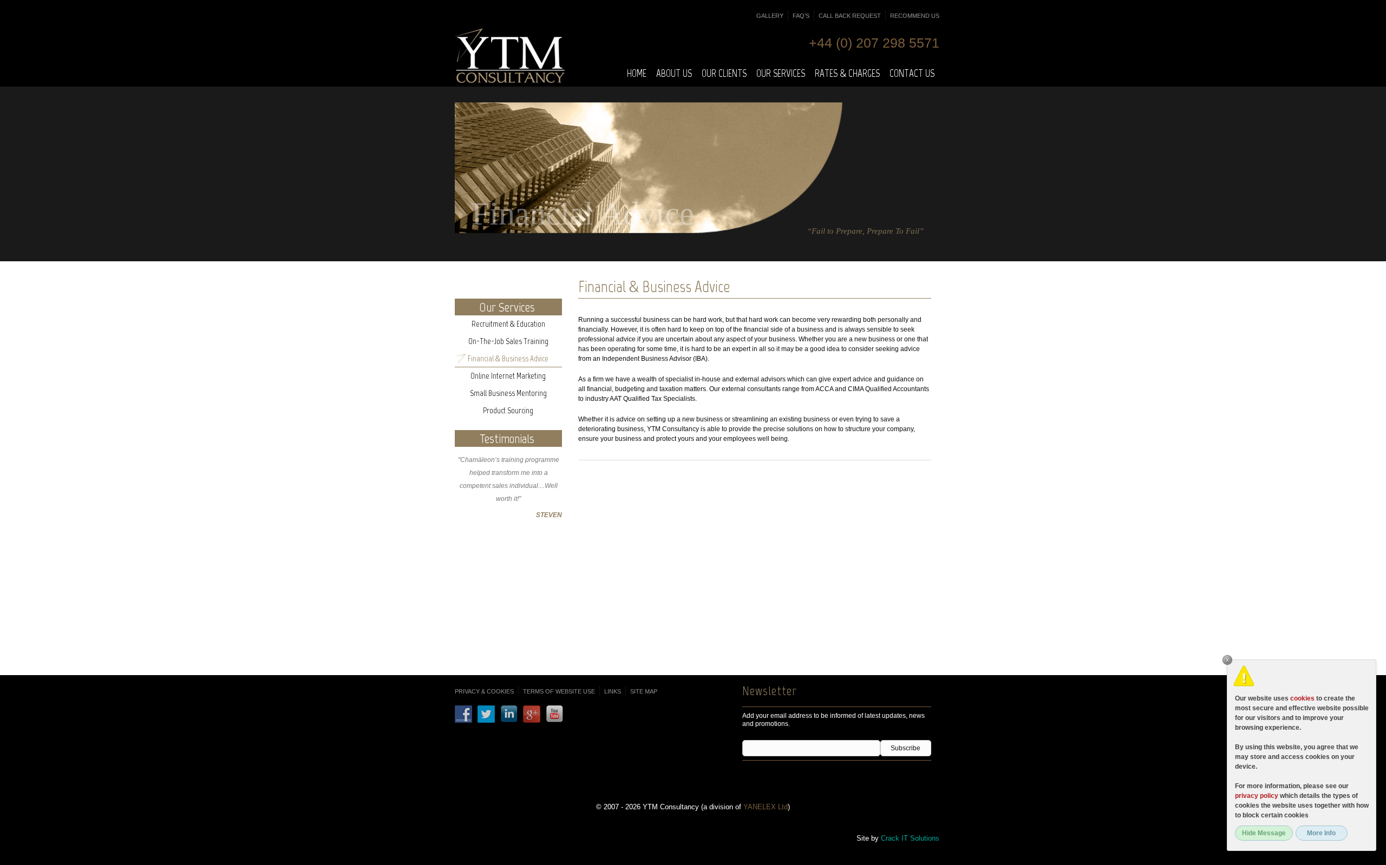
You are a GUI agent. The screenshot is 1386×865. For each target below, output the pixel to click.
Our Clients (724, 73)
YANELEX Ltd (765, 807)
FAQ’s (801, 15)
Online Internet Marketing (508, 376)
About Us (674, 73)
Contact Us (912, 73)
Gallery (769, 15)
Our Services (780, 73)
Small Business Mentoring (508, 393)
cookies (1302, 698)
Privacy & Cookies (484, 691)
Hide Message (1264, 833)
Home (636, 73)
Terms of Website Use (559, 691)
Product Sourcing (508, 410)
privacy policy (1256, 796)
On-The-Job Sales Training (508, 341)
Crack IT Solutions (910, 838)
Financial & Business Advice (508, 359)
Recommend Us (914, 15)
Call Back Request (850, 15)
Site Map (643, 691)
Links (612, 691)
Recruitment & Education (508, 324)
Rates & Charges (847, 73)
